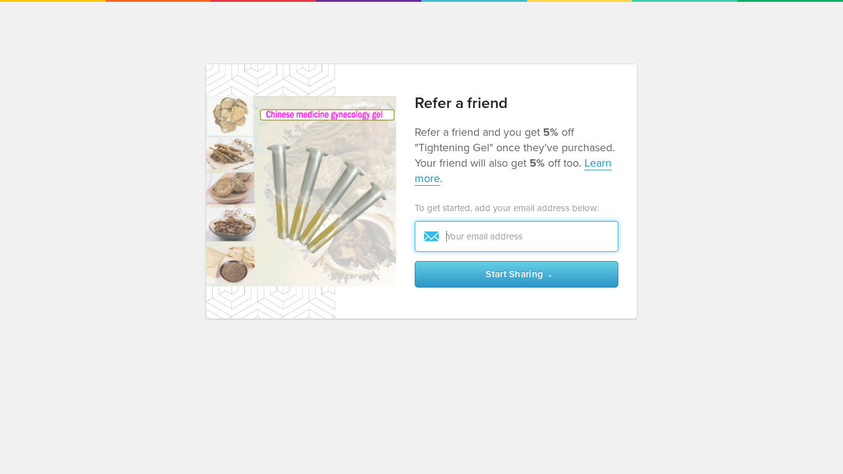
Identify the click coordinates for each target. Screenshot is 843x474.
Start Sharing (514, 274)
